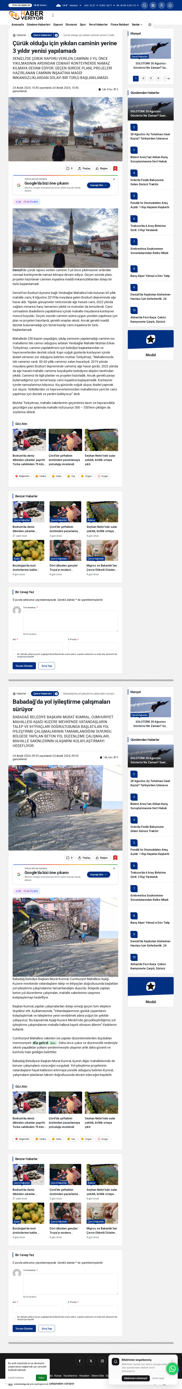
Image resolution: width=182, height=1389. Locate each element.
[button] (153, 5)
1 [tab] (135, 78)
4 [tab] (158, 78)
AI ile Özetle (30, 201)
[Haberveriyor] (27, 15)
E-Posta (73, 639)
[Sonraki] (168, 78)
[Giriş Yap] (161, 5)
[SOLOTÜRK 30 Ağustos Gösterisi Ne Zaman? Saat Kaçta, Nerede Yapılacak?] (150, 56)
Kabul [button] (41, 1378)
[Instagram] (102, 1361)
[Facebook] (79, 1361)
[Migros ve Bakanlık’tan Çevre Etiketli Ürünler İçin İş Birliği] (102, 558)
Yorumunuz (30, 607)
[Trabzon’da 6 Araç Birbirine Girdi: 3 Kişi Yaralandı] (151, 223)
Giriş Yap (47, 666)
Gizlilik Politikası (16, 1378)
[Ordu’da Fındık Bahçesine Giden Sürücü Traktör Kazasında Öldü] (151, 177)
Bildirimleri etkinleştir (135, 1378)
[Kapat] (114, 179)
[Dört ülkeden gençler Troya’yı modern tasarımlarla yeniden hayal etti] (65, 558)
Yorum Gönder (24, 666)
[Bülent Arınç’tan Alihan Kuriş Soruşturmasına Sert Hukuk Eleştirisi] (151, 154)
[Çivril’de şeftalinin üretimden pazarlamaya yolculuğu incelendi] (65, 447)
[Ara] (144, 5)
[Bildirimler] (170, 5)
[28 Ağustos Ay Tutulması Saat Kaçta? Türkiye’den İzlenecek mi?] (151, 132)
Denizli (18, 270)
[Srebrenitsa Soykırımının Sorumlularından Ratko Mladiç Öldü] (151, 246)
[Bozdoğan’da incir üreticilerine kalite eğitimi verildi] (28, 558)
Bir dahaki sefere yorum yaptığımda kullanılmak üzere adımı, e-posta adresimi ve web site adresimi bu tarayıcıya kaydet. (67, 655)
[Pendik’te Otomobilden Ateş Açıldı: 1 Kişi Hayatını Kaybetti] (151, 200)
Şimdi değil (158, 1378)
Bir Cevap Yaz (24, 592)
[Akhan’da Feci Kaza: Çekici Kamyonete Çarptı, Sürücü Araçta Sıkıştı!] (151, 315)
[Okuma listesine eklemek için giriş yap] (115, 168)
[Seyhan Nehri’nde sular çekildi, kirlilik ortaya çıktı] (101, 447)
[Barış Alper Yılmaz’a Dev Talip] (151, 269)
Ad (15, 639)
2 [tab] (143, 78)
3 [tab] (150, 78)
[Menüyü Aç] (53, 15)
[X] (91, 1361)
